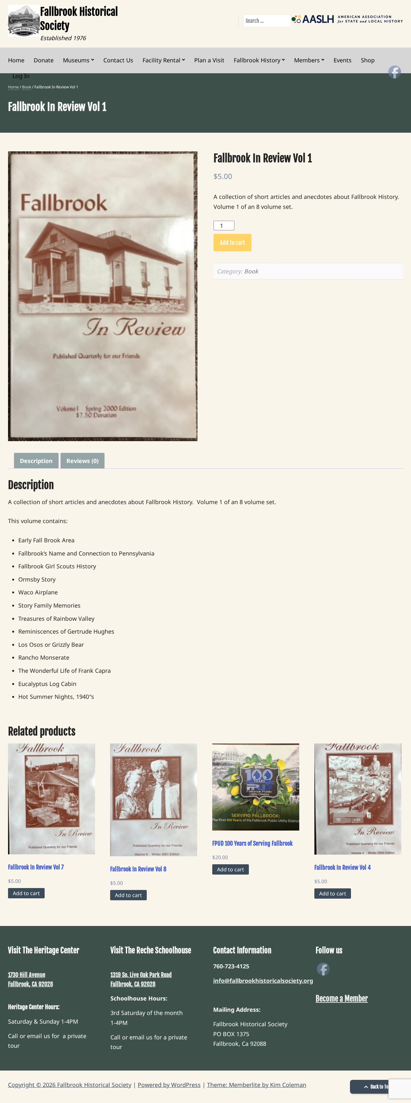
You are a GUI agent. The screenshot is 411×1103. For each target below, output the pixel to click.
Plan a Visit (209, 60)
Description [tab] (36, 461)
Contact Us (118, 60)
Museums (76, 60)
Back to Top (380, 1087)
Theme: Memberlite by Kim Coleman (256, 1085)
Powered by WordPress (169, 1085)
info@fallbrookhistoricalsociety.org (263, 980)
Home (16, 60)
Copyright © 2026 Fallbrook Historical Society (69, 1085)
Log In (21, 76)
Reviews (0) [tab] (82, 461)
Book (26, 87)
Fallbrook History (257, 60)
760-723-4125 (231, 966)
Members (307, 60)
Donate (44, 60)
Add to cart (232, 242)
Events (343, 60)
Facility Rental (161, 60)
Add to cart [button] (26, 893)
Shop (368, 60)
